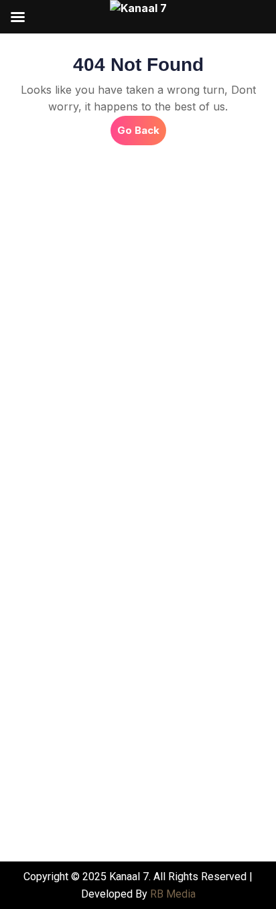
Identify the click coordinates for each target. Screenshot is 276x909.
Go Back (141, 126)
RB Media (173, 894)
